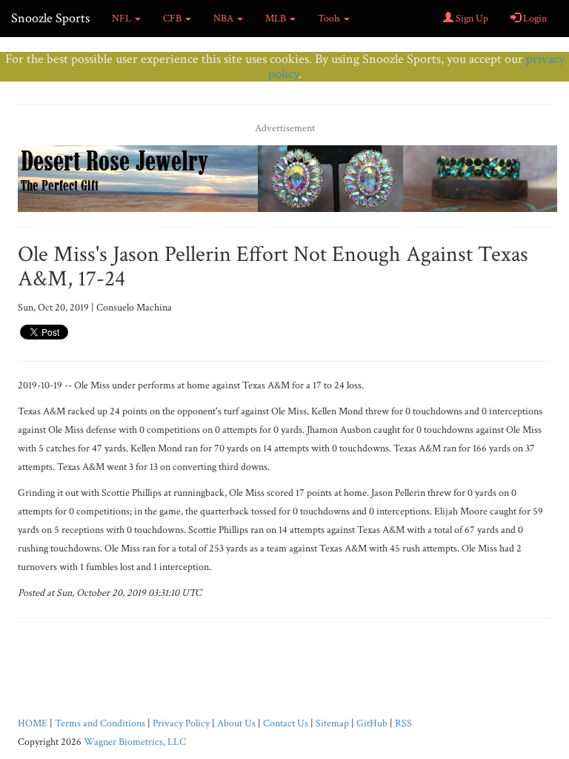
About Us (236, 723)
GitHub (371, 723)
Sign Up (470, 18)
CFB (173, 18)
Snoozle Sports (50, 18)
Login (534, 18)
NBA (224, 18)
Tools (330, 18)
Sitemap (332, 723)
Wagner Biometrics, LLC (135, 742)
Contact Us (285, 723)
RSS (403, 723)
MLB (276, 18)
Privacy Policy (181, 723)
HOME (32, 723)
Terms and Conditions (100, 723)
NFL (122, 18)
